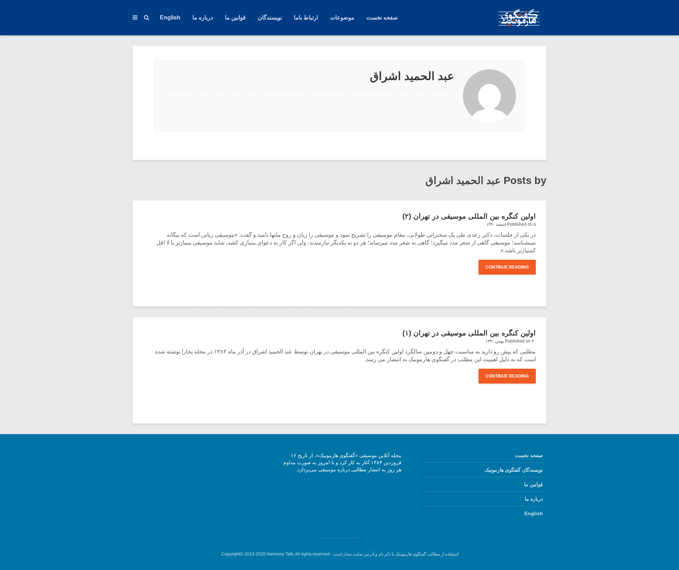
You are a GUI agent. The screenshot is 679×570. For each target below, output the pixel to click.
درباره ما (202, 18)
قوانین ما (235, 18)
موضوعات (342, 18)
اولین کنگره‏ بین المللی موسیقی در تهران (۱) (469, 333)
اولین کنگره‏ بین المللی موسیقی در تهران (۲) (469, 216)
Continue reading (507, 267)
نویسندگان (270, 18)
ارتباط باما (306, 18)
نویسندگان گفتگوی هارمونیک (513, 470)
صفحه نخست (382, 18)
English (170, 18)
